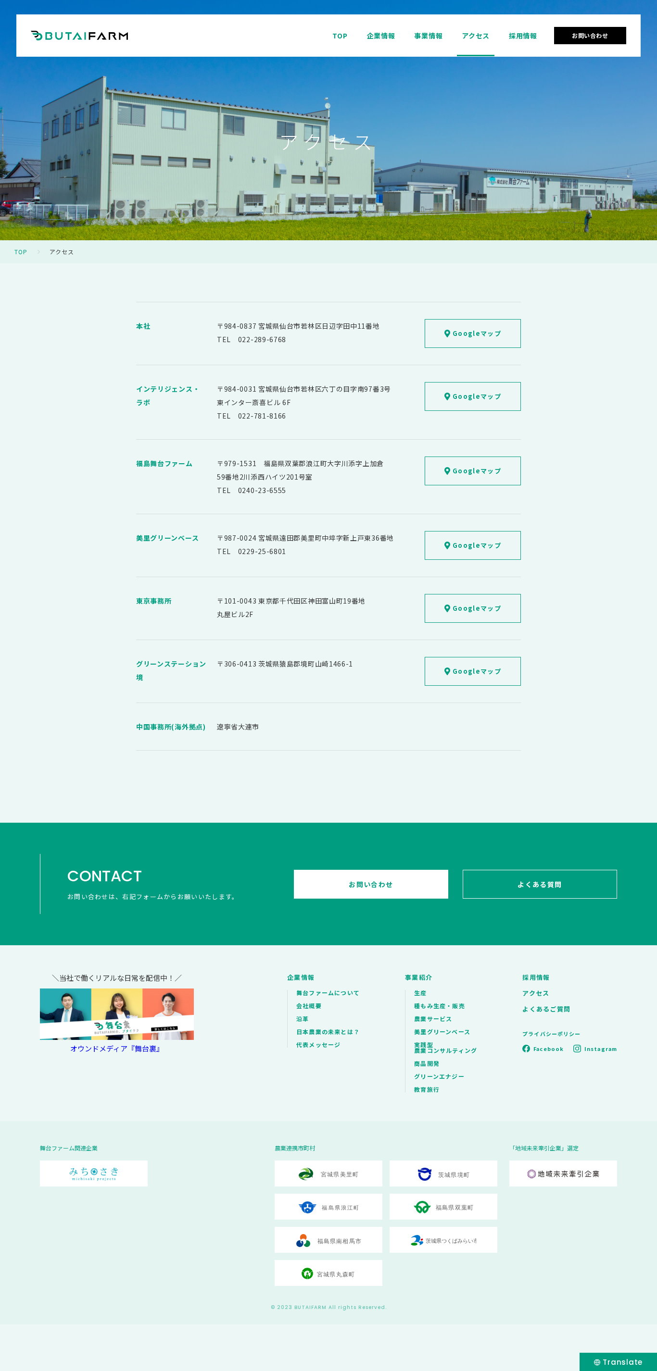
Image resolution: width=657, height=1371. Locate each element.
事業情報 (428, 35)
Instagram (600, 1048)
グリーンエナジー (439, 1076)
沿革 (302, 1018)
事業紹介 (418, 977)
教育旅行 (427, 1089)
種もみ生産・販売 (439, 1005)
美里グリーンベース (442, 1031)
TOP (339, 35)
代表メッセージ (318, 1044)
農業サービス (433, 1018)
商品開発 (427, 1063)
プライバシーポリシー (551, 1034)
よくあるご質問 (546, 1009)
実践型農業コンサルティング (445, 1047)
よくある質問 (540, 884)
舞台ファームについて (328, 992)
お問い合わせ (590, 35)
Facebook (548, 1048)
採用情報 (523, 35)
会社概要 (309, 1005)
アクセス (476, 35)
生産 (420, 992)
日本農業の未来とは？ (328, 1031)
